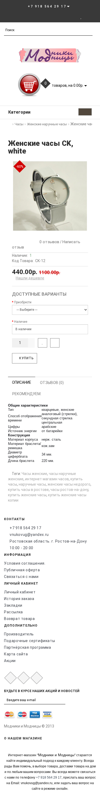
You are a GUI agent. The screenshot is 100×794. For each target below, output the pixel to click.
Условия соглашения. (24, 563)
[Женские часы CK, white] (50, 196)
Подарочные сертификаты (29, 641)
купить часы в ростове (28, 489)
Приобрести (22, 302)
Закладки (13, 605)
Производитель (19, 634)
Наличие (20, 322)
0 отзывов (48, 241)
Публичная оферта (22, 570)
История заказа (19, 599)
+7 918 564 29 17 (25, 528)
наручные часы (32, 484)
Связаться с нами (21, 576)
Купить (26, 358)
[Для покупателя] (93, 17)
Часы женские (34, 474)
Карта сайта (16, 654)
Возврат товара (19, 619)
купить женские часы (27, 495)
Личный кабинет (19, 592)
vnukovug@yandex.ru (29, 534)
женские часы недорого (68, 484)
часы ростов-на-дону (69, 489)
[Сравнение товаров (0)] (86, 17)
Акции (10, 661)
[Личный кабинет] (73, 17)
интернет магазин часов (47, 479)
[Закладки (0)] (81, 17)
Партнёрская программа (27, 647)
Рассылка (13, 612)
